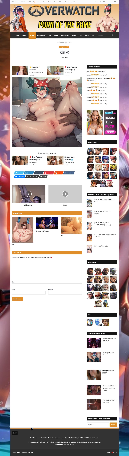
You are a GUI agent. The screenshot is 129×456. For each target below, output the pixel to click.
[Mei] (22, 230)
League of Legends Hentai (45, 2)
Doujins (24, 35)
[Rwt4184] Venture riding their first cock (98, 78)
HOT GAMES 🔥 (32, 2)
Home (17, 35)
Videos (87, 35)
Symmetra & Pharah (42, 231)
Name (13, 282)
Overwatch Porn (58, 2)
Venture (89, 75)
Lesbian (56, 35)
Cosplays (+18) (41, 35)
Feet (81, 35)
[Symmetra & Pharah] (47, 223)
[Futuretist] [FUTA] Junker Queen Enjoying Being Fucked (110, 388)
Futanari (74, 35)
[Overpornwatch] (64, 18)
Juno (88, 90)
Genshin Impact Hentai (71, 2)
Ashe (88, 71)
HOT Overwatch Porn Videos (96, 333)
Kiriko (67, 47)
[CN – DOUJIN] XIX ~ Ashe (101, 246)
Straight (32, 35)
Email (13, 289)
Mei (13, 244)
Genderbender (65, 35)
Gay (50, 35)
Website (50, 289)
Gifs (93, 35)
